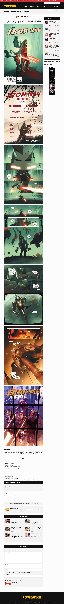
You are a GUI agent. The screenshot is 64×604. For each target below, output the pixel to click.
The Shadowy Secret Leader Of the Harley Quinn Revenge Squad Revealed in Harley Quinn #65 (24, 0)
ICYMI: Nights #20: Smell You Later (54, 29)
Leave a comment (35, 503)
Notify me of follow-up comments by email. (13, 580)
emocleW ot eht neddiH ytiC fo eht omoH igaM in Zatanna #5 (36, 534)
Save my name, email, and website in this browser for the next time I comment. (18, 572)
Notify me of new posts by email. (11, 582)
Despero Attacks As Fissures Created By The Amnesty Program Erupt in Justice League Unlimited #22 (16, 535)
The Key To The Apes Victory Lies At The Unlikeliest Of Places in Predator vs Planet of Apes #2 (16, 528)
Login (42, 2)
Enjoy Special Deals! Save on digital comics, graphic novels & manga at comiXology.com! (52, 63)
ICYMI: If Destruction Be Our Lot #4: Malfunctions (54, 34)
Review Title (7, 574)
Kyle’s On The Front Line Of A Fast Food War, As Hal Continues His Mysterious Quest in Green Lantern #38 (36, 521)
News (20, 503)
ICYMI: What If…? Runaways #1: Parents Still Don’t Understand (53, 40)
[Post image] (7, 521)
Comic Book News (16, 503)
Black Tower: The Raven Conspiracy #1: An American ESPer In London (54, 22)
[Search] (59, 3)
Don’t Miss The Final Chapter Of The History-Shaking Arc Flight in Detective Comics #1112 (36, 528)
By (24, 503)
